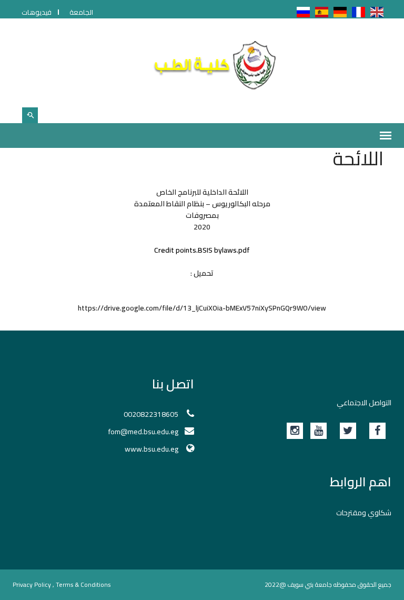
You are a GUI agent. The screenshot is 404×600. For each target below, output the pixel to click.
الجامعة (81, 12)
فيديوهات (37, 12)
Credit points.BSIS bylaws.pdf (202, 250)
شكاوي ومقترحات (363, 512)
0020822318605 (151, 414)
